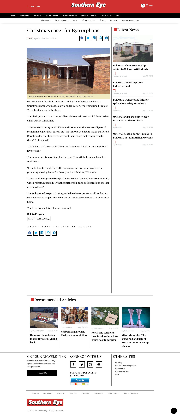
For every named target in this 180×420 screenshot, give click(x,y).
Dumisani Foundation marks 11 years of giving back (43, 339)
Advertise (61, 393)
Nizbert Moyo (67, 327)
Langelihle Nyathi (38, 331)
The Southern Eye (121, 372)
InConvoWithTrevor (131, 20)
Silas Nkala (118, 111)
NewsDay (46, 20)
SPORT (118, 15)
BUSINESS (37, 15)
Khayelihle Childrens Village (39, 219)
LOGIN (150, 6)
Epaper (114, 20)
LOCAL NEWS (24, 15)
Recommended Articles (55, 300)
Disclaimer (99, 393)
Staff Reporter (98, 328)
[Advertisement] (68, 268)
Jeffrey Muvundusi (121, 76)
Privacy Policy (113, 393)
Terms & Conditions (130, 393)
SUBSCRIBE (42, 373)
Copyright (86, 393)
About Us (35, 393)
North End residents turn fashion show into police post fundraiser (104, 336)
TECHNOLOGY (106, 15)
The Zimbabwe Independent (67, 20)
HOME (13, 15)
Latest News (128, 30)
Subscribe (73, 393)
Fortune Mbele (129, 331)
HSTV (103, 20)
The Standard (89, 20)
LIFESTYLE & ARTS (52, 15)
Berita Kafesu (40, 39)
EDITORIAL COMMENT (88, 15)
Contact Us (47, 393)
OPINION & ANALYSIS (70, 15)
